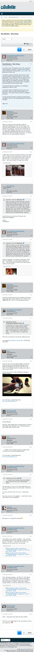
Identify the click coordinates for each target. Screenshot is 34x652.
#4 (31, 196)
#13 (31, 536)
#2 (31, 121)
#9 (31, 419)
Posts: (8, 60)
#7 (31, 318)
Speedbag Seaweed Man (16, 340)
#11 (31, 474)
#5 (31, 239)
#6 (31, 294)
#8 (31, 361)
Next (30, 49)
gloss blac (24, 71)
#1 (31, 64)
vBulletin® (25, 649)
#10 (31, 447)
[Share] (31, 60)
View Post (23, 199)
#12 (31, 515)
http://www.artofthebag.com (9, 401)
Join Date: (9, 59)
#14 (31, 574)
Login (30, 1)
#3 (31, 152)
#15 (31, 614)
